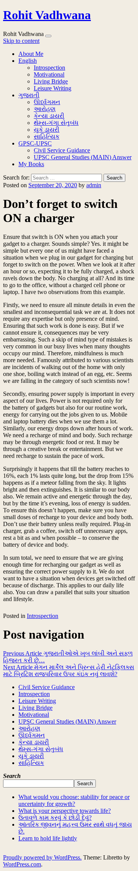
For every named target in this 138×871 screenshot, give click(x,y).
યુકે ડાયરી (46, 129)
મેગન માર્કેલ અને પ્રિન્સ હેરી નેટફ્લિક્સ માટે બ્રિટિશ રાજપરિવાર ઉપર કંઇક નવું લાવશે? (68, 670)
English (27, 60)
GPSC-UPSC (35, 143)
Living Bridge (51, 81)
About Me (30, 54)
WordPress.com (22, 864)
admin (93, 185)
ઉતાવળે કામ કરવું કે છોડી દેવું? (55, 817)
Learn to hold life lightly (47, 838)
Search (85, 783)
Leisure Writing (52, 88)
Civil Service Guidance (62, 150)
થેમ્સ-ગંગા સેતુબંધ (56, 122)
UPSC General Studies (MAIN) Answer (82, 157)
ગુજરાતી (28, 95)
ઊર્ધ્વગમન (47, 102)
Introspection (49, 67)
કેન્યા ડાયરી (49, 116)
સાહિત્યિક (46, 136)
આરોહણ (45, 109)
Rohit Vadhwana (47, 15)
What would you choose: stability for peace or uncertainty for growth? (74, 800)
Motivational (49, 74)
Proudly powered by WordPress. (42, 857)
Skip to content (21, 41)
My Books (31, 164)
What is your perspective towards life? (64, 810)
